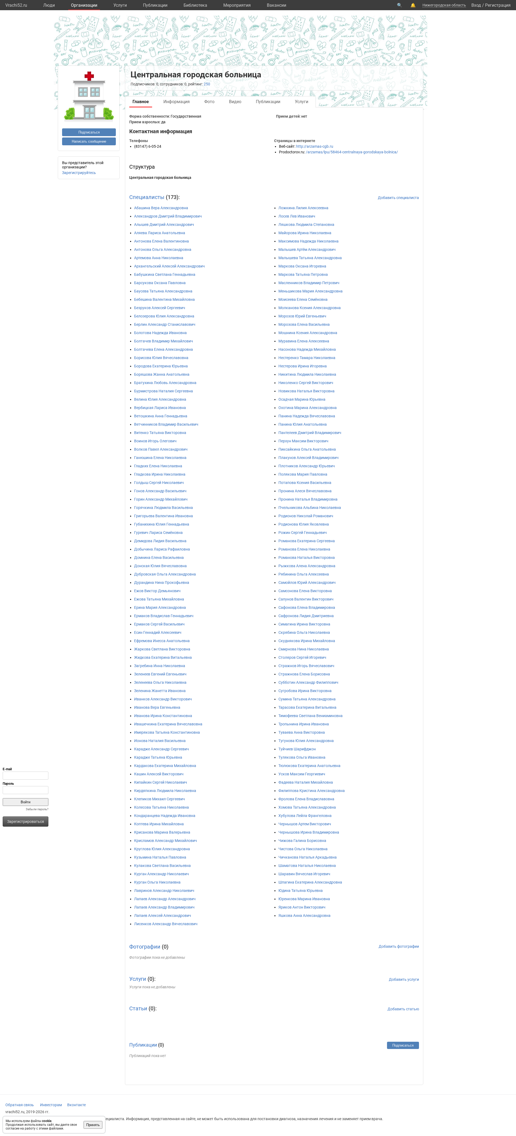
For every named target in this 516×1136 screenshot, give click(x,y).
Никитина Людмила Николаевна (307, 374)
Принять (93, 1125)
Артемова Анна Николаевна (158, 258)
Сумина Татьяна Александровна (307, 699)
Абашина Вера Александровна (161, 208)
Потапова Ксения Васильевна (304, 482)
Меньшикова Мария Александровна (310, 291)
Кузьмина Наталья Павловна (160, 857)
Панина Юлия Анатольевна (302, 424)
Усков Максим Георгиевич (301, 774)
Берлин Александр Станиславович (164, 324)
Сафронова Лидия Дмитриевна (306, 616)
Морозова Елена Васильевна (304, 324)
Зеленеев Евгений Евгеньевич (160, 674)
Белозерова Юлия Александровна (164, 316)
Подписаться (89, 132)
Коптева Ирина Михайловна (159, 824)
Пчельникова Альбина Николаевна (309, 507)
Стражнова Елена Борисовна (304, 674)
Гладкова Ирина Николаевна (159, 474)
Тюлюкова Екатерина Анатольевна (309, 766)
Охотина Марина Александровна (307, 408)
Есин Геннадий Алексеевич (157, 632)
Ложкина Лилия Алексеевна (303, 208)
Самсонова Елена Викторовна (305, 591)
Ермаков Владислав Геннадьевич (164, 616)
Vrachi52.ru (16, 5)
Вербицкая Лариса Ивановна (160, 408)
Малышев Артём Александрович (307, 249)
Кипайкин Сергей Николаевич (160, 782)
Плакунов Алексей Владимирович (308, 457)
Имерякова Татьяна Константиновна (167, 732)
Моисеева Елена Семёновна (303, 299)
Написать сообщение (89, 141)
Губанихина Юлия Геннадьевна (161, 524)
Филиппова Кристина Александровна (311, 790)
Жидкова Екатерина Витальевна (163, 657)
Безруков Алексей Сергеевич (159, 308)
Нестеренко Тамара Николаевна (306, 358)
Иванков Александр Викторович (163, 699)
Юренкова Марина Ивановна (304, 899)
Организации (84, 5)
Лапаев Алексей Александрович (162, 915)
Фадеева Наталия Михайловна (305, 782)
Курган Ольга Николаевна (157, 882)
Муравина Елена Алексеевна (303, 341)
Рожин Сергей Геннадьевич (302, 532)
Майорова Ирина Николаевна (304, 233)
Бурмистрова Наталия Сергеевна (163, 391)
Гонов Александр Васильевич (160, 491)
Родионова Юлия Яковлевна (303, 524)
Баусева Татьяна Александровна (163, 291)
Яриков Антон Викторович (301, 907)
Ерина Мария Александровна (160, 607)
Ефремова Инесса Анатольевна (162, 641)
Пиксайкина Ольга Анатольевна (307, 449)
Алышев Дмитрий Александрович (164, 224)
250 (207, 84)
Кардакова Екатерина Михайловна (165, 766)
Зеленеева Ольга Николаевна (160, 682)
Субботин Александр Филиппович (308, 682)
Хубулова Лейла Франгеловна (305, 815)
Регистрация (498, 5)
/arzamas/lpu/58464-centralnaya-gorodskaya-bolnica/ (352, 152)
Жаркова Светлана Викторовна (162, 649)
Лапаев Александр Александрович (165, 899)
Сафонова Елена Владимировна (306, 607)
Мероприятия (237, 5)
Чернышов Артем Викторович (304, 824)
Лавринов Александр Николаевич (164, 890)
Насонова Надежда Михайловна (307, 349)
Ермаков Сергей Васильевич (159, 624)
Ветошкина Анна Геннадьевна (160, 416)
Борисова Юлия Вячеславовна (161, 358)
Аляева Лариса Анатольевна (159, 233)
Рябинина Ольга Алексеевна (303, 574)
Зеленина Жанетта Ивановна (160, 691)
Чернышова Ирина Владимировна (308, 832)
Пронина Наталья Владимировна (308, 499)
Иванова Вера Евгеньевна (157, 707)
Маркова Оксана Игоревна (302, 266)
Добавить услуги (404, 979)
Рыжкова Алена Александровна (306, 566)
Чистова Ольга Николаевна (303, 849)
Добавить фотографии (399, 946)
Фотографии (144, 946)
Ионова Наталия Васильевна (160, 741)
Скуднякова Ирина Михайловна (306, 641)
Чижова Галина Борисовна (302, 840)
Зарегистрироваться (25, 821)
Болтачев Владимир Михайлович (163, 341)
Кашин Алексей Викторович (159, 774)
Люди (49, 5)
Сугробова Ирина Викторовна (305, 691)
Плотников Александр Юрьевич (306, 466)
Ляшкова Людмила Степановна (306, 224)
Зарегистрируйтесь (79, 173)
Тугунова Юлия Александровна (306, 741)
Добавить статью (403, 1009)
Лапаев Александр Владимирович (164, 907)
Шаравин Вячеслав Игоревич (304, 874)
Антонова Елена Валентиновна (161, 241)
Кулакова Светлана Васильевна (162, 865)
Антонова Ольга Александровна (162, 249)
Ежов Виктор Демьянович (157, 591)
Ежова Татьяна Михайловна (159, 599)
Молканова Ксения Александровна (309, 308)
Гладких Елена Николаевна (158, 466)
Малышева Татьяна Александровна (310, 258)
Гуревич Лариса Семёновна (158, 532)
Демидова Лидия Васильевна (160, 541)
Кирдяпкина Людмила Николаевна (165, 790)
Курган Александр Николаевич (161, 874)
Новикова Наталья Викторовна (306, 391)
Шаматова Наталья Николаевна (307, 865)
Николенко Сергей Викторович (305, 383)
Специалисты (146, 197)
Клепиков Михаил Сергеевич (159, 799)
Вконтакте (76, 1105)
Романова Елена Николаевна (304, 549)
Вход (476, 5)
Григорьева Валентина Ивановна (163, 516)
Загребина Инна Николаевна (159, 666)
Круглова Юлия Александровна (162, 849)
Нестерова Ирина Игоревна (302, 366)
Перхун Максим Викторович (303, 441)
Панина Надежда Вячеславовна (306, 416)
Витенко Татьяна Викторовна (160, 432)
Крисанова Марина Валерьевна (162, 832)
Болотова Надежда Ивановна (160, 333)
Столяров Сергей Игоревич (302, 657)
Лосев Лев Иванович (296, 216)
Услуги (120, 5)
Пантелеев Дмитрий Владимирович (309, 432)
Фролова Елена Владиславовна (306, 799)
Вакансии (276, 5)
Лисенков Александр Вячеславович (166, 924)
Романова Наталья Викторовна (306, 557)
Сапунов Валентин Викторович (306, 599)
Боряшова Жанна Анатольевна (161, 374)
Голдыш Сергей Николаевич (159, 482)
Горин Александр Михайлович (161, 499)
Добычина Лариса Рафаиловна (162, 549)
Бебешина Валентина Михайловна (164, 299)
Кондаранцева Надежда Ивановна (164, 815)
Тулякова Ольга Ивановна (301, 757)
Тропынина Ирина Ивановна (303, 724)
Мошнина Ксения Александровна (307, 333)
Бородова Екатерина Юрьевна (161, 366)
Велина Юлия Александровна (160, 399)
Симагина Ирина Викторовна (304, 624)
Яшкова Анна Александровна (304, 915)
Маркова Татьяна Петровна (303, 274)
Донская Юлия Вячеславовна (160, 566)
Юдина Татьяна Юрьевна (300, 890)
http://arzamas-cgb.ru (314, 146)
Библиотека (195, 5)
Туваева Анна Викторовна (301, 732)
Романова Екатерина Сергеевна (306, 541)
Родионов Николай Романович (305, 516)
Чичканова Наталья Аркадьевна (307, 857)
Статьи (138, 1008)
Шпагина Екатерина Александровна (310, 882)
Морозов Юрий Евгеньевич (302, 316)
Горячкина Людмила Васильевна (163, 507)
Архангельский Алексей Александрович (169, 266)
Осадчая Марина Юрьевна (301, 399)
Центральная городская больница (160, 177)
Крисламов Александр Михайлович (165, 840)
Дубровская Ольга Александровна (165, 574)
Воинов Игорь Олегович (155, 441)
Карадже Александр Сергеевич (161, 749)
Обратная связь (19, 1105)
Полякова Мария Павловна (302, 474)
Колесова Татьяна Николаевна (161, 807)
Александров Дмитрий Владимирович (168, 216)
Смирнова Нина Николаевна (303, 649)
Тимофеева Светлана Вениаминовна (310, 716)
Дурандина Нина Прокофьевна (161, 582)
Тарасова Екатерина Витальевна (307, 707)
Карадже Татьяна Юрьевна (158, 757)
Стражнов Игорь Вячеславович (306, 666)
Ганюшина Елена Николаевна (160, 457)
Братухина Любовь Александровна (165, 383)
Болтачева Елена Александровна (163, 349)
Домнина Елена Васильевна (159, 557)
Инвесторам (51, 1105)
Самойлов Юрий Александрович (307, 582)
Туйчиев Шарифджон (297, 749)
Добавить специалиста (398, 198)
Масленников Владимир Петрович (308, 283)
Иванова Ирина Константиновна (163, 716)
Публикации (155, 5)
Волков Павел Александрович (161, 449)
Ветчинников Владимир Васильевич (166, 424)
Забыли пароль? (37, 809)
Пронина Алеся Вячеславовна (305, 491)
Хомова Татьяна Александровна (307, 807)
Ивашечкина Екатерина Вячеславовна (168, 724)
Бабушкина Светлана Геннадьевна (164, 274)
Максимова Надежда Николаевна (308, 241)
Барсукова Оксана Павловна (160, 283)
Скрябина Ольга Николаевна (304, 632)
